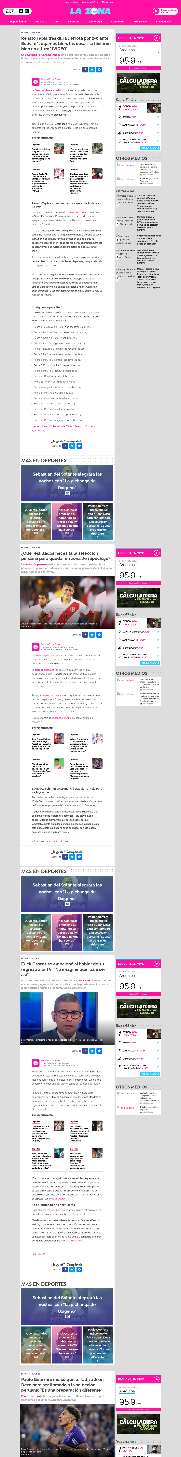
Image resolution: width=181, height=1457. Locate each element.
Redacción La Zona (50, 79)
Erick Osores (38, 1071)
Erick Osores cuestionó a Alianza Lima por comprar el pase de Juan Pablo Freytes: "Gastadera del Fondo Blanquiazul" (79, 1133)
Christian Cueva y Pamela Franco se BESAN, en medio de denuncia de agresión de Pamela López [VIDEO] (147, 224)
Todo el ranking (150, 148)
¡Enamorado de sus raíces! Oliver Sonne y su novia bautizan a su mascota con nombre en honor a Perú (79, 155)
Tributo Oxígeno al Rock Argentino (150, 180)
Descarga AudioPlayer (90, 2)
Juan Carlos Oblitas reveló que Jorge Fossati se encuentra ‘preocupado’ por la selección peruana (41, 744)
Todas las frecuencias (138, 68)
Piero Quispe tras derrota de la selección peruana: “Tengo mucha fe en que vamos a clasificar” (41, 770)
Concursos (117, 21)
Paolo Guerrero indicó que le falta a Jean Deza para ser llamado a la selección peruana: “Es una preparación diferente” (79, 771)
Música (40, 21)
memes (36, 426)
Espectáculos (18, 21)
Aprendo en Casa (71, 2)
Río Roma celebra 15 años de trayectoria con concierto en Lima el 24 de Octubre (149, 683)
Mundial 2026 (60, 841)
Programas (140, 21)
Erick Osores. (59, 1198)
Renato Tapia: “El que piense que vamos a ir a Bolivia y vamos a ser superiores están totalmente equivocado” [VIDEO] (41, 182)
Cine (56, 21)
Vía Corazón (148, 175)
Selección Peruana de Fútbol (57, 426)
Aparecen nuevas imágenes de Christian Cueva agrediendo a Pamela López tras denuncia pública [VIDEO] (148, 257)
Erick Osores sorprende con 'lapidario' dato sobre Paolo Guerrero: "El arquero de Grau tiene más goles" (77, 1160)
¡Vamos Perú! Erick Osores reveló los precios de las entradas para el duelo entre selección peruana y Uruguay (41, 1133)
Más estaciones (108, 2)
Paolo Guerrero (30, 1396)
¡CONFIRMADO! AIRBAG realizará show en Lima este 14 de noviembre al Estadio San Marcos (150, 697)
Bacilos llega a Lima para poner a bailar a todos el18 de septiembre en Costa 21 (149, 168)
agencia (36, 430)
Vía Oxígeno (148, 184)
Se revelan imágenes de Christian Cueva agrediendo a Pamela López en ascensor (149, 239)
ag (43, 430)
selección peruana (44, 670)
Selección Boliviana (85, 426)
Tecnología (95, 21)
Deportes (73, 21)
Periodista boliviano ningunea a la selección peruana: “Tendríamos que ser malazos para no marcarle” (41, 155)
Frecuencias (163, 21)
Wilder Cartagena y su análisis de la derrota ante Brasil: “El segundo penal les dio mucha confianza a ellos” (79, 745)
